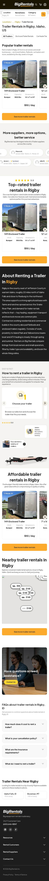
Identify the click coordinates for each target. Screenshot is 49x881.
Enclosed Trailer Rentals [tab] (24, 36)
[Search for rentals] (43, 14)
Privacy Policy (8, 875)
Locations (7, 22)
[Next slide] (45, 86)
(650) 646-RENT (10, 824)
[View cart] (40, 4)
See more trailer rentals (24, 116)
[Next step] (45, 403)
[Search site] (36, 4)
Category (32, 13)
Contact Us (11, 682)
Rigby (17, 22)
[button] (21, 15)
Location (6, 13)
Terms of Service (21, 875)
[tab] (24, 725)
